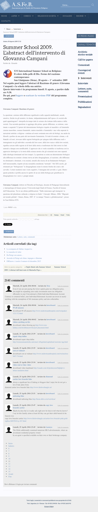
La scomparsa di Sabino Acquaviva (19, 249)
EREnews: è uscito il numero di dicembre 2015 (24, 261)
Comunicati (84, 65)
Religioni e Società (47, 16)
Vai (93, 5)
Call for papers (85, 59)
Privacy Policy (49, 506)
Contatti (5, 21)
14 (9, 469)
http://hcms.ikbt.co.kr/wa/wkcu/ (43, 399)
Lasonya (49, 427)
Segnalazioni (84, 107)
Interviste (83, 83)
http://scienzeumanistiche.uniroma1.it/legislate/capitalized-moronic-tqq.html (40, 342)
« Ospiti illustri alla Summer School (37, 267)
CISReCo (27, 16)
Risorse (79, 16)
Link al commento (63, 286)
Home (4, 16)
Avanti (10, 474)
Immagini (67, 16)
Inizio (10, 443)
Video (68, 215)
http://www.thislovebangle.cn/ (41, 387)
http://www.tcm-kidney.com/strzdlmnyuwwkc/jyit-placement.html (31, 326)
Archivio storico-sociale (85, 53)
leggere (19, 95)
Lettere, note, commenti (26, 237)
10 (9, 458)
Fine (10, 476)
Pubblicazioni (85, 102)
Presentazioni (85, 96)
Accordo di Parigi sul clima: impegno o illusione (24, 258)
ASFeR (14, 16)
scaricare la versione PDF (38, 95)
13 (9, 466)
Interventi (86, 78)
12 (9, 464)
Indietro (11, 446)
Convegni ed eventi (84, 71)
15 (9, 471)
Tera (48, 285)
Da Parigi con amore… (15, 255)
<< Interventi (8, 36)
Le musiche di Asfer (14, 252)
